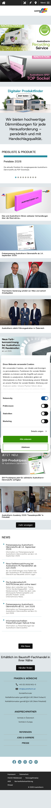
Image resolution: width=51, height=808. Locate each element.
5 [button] (25, 177)
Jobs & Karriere (25, 737)
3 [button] (20, 177)
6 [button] (28, 177)
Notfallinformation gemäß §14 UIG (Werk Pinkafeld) (25, 701)
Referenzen (25, 732)
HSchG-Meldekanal (15, 778)
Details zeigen (37, 431)
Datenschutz (23, 774)
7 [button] (30, 177)
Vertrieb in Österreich (25, 718)
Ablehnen (25, 447)
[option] (25, 165)
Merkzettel (30, 2)
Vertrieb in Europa (25, 722)
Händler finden (25, 667)
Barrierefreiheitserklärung (24, 781)
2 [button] (18, 177)
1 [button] (15, 177)
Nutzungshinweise (32, 778)
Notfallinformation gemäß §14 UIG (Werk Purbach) (25, 697)
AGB (9, 781)
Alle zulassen (25, 439)
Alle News (25, 646)
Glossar (10, 785)
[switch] (44, 406)
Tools (25, 4)
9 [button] (35, 177)
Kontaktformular (25, 693)
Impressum (12, 774)
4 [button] (23, 177)
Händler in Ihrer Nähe (36, 3)
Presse (25, 743)
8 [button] (33, 177)
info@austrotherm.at (27, 689)
